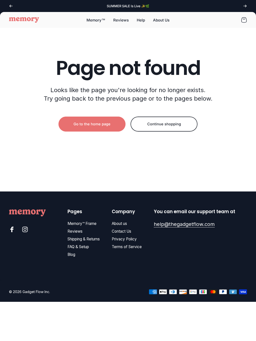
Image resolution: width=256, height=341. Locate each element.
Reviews (75, 231)
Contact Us (121, 231)
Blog (71, 254)
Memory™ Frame (82, 223)
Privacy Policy (124, 239)
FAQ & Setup (78, 246)
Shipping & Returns (84, 239)
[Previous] (11, 6)
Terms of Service (127, 246)
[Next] (245, 6)
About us (119, 223)
